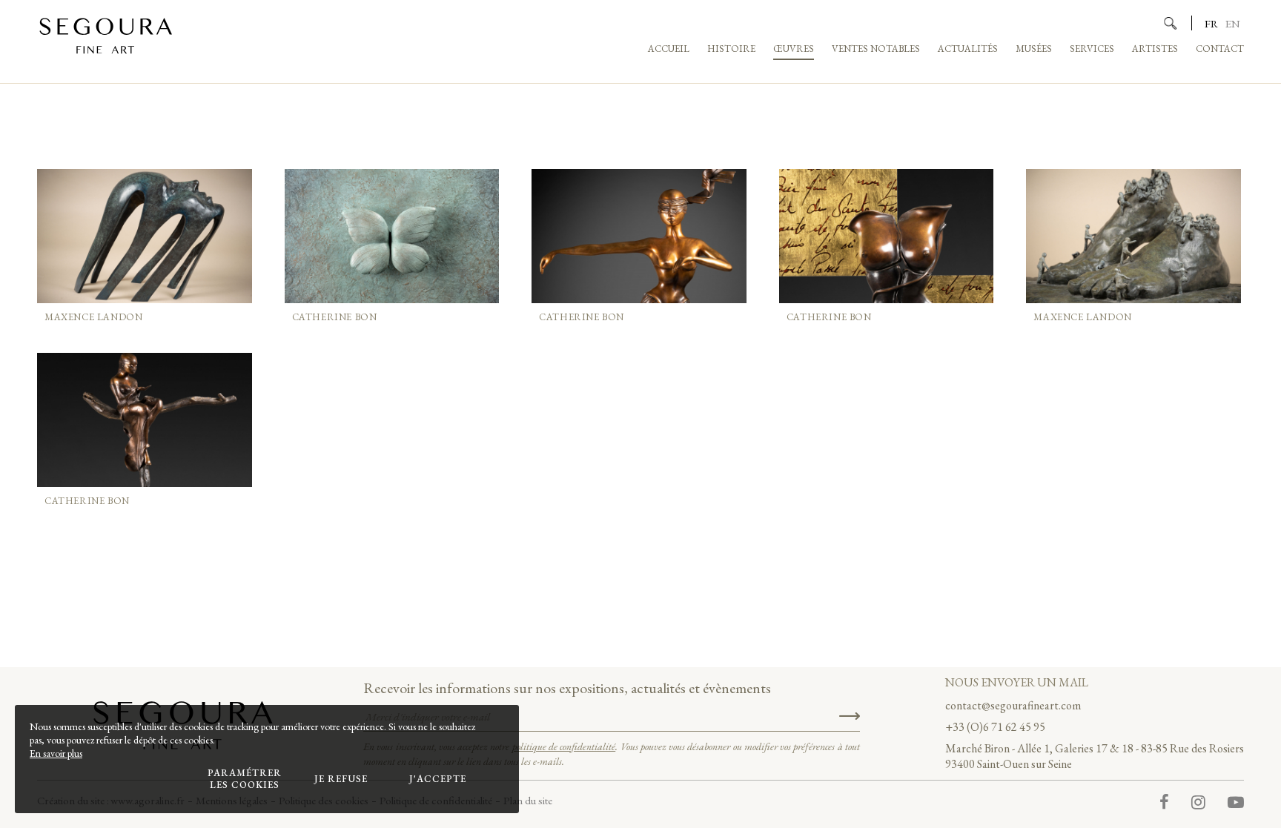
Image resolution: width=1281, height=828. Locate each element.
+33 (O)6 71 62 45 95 (995, 727)
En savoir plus (56, 753)
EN (1232, 23)
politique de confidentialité (564, 746)
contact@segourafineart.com (1013, 705)
